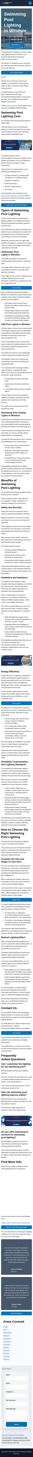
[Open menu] (30, 3)
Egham (9, 1222)
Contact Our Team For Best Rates (16, 205)
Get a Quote (15, 44)
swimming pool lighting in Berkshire (12, 195)
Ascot (19, 1222)
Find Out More (16, 288)
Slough (3, 1222)
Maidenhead (26, 1222)
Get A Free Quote (16, 1313)
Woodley (6, 1347)
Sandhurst (6, 1344)
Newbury (6, 1359)
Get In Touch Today (16, 72)
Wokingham (7, 1338)
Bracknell (6, 1335)
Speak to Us (16, 899)
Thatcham (6, 1356)
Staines (14, 1222)
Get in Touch (16, 703)
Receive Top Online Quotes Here (16, 1227)
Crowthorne (7, 1341)
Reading (6, 1353)
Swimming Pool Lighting (14, 105)
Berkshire (6, 1350)
